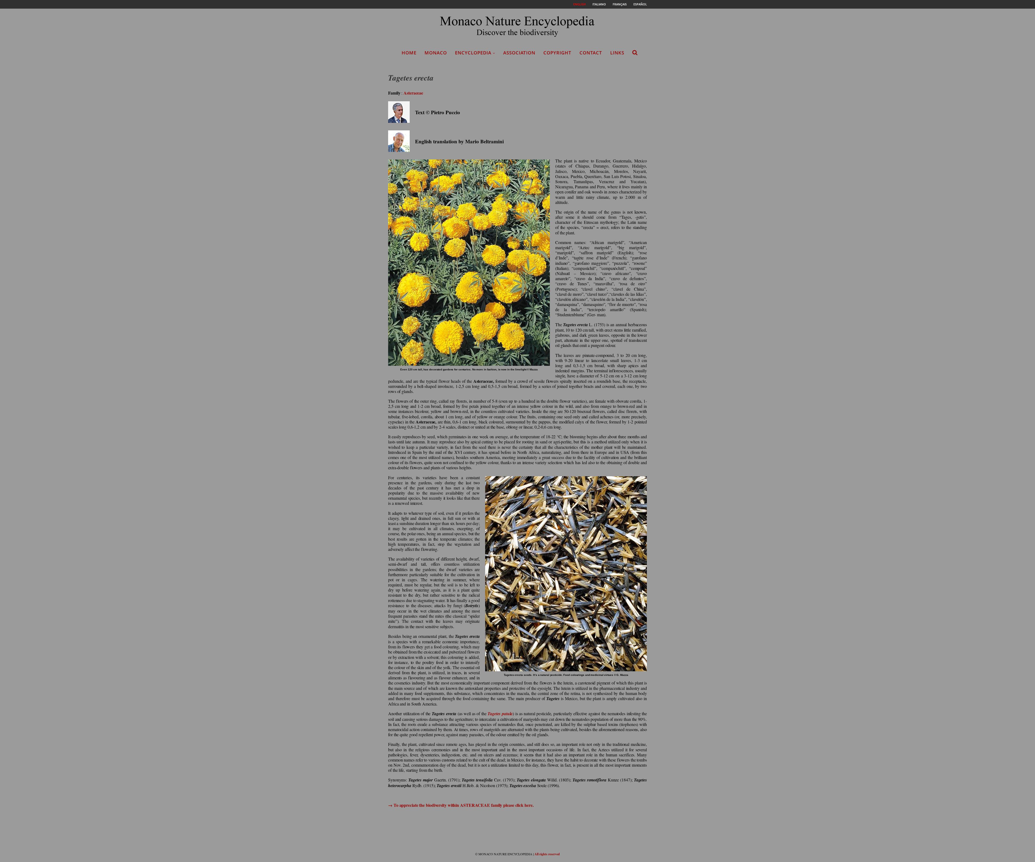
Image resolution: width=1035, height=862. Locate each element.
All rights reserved (547, 854)
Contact (590, 53)
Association (519, 53)
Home (409, 53)
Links (617, 53)
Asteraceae (413, 93)
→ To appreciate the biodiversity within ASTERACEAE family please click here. (460, 805)
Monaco (436, 53)
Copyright (557, 53)
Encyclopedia (473, 53)
